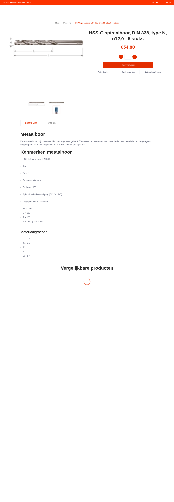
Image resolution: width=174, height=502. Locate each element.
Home (57, 23)
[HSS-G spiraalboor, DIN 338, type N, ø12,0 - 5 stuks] (36, 107)
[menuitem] (146, 2)
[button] (153, 2)
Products (67, 23)
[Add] (134, 57)
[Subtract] (121, 57)
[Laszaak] (12, 10)
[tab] (31, 123)
